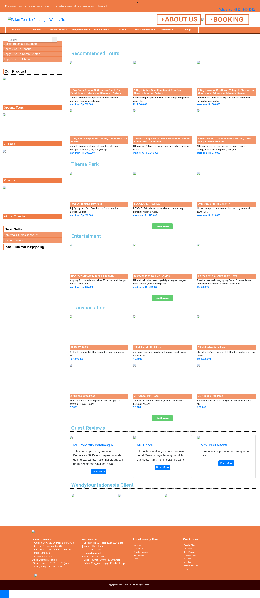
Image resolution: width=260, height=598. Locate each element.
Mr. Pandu (145, 445)
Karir (136, 559)
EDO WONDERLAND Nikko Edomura (92, 275)
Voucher (36, 29)
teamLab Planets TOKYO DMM (152, 275)
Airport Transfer (14, 216)
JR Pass (15, 29)
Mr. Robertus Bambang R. (93, 445)
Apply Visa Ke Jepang (17, 48)
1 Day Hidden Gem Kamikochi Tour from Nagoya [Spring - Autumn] (158, 91)
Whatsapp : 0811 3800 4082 (237, 9)
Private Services (191, 565)
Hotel (186, 569)
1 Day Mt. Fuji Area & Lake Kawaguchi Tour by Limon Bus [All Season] (162, 140)
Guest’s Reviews (141, 552)
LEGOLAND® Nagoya (147, 203)
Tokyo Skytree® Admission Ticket (218, 275)
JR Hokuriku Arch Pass (212, 347)
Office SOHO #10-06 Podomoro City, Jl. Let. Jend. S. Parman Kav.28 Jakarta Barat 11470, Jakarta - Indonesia (53, 546)
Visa (122, 29)
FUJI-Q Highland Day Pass (86, 203)
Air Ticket (188, 549)
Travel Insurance (144, 29)
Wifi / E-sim (101, 29)
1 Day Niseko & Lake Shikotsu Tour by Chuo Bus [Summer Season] (224, 140)
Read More (98, 471)
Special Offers (190, 545)
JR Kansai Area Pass (82, 395)
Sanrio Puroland (14, 240)
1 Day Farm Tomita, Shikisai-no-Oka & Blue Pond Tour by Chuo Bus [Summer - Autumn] (96, 91)
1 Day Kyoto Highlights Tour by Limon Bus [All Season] (98, 140)
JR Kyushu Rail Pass (210, 395)
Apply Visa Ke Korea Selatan (22, 54)
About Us (137, 545)
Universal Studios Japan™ (214, 203)
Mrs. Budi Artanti (214, 445)
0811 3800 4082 (42, 553)
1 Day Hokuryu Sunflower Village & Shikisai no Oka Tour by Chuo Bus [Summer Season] (226, 91)
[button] (162, 226)
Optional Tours (57, 29)
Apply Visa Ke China (17, 59)
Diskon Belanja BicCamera (21, 43)
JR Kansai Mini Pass (146, 395)
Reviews (166, 29)
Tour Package (190, 552)
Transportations (79, 29)
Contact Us (138, 549)
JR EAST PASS (79, 347)
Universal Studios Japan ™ (21, 235)
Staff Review (139, 555)
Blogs (188, 29)
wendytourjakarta (43, 556)
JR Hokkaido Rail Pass (147, 347)
